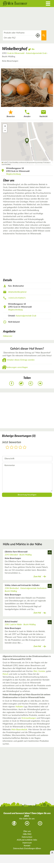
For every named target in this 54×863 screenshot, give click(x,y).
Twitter (27, 823)
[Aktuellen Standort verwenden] (37, 35)
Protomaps (46, 162)
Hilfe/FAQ (27, 834)
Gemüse (41, 671)
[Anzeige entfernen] (52, 853)
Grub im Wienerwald (15, 53)
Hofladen (19, 707)
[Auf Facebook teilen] (12, 383)
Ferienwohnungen (28, 718)
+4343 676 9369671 (17, 298)
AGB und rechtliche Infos (27, 840)
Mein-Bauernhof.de (19, 730)
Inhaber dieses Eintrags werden (21, 360)
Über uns (27, 831)
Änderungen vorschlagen (17, 367)
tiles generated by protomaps (35, 162)
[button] (27, 141)
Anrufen (27, 116)
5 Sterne (24, 447)
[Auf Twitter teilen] (21, 383)
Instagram (40, 823)
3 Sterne (16, 447)
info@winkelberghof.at (17, 292)
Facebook (14, 823)
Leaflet (5, 162)
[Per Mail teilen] (40, 383)
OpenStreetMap (6, 164)
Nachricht (43, 116)
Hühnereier (7, 336)
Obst (35, 671)
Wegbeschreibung (13, 174)
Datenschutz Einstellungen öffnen (27, 849)
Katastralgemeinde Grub (36, 53)
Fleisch (5, 674)
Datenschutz (27, 837)
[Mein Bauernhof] (20, 3)
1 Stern (7, 447)
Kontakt (27, 846)
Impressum (27, 843)
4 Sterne (20, 447)
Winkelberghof (14, 49)
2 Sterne (11, 447)
